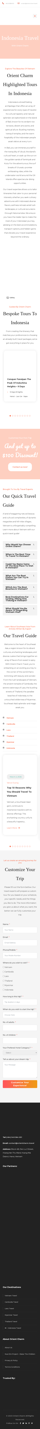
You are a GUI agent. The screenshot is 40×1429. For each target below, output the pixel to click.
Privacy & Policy (11, 1360)
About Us (8, 1348)
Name (5, 924)
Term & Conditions (12, 1367)
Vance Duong (12, 783)
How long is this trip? (12, 996)
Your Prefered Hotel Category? (17, 1048)
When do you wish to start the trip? (19, 1009)
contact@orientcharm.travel (29, 3)
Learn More (12, 828)
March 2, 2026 (16, 777)
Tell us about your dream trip (16, 1059)
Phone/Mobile (9, 950)
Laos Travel (9, 1309)
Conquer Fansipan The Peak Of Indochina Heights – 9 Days (19, 383)
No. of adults (8, 1022)
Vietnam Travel (11, 1296)
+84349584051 (9, 3)
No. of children (9, 1035)
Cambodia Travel (11, 1302)
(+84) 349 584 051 (14, 1137)
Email (5, 937)
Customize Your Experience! (20, 1084)
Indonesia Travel (14, 1328)
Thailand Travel (11, 1322)
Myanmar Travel (11, 1315)
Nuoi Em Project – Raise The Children (20, 1354)
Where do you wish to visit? (15, 963)
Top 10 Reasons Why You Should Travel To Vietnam (19, 791)
